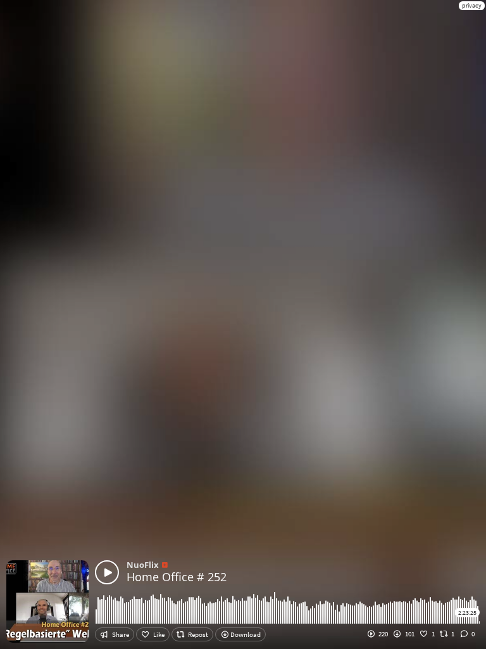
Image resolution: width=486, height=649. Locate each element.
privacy (472, 5)
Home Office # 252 (177, 576)
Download (245, 634)
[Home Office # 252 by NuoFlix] (107, 572)
